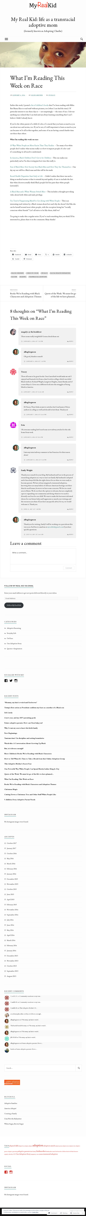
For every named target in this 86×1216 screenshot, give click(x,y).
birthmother (41, 1151)
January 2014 (11, 950)
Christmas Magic (11, 789)
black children (18, 273)
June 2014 (10, 925)
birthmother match (51, 1151)
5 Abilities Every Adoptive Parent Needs (19, 799)
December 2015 (12, 879)
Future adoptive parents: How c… (32, 1043)
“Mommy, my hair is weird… (30, 1020)
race (38, 1154)
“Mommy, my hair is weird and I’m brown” (20, 702)
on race (44, 273)
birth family (33, 1151)
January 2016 (11, 874)
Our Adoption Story (14, 643)
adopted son (21, 1146)
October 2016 (12, 853)
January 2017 (11, 848)
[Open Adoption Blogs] (12, 1084)
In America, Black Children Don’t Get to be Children (30, 158)
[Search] (80, 39)
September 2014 (12, 915)
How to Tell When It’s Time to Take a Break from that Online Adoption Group (34, 759)
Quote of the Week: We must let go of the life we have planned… (28, 774)
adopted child (13, 1146)
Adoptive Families (10, 1103)
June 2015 (10, 894)
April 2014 (10, 935)
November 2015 (12, 884)
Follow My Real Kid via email (19, 586)
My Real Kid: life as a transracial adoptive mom (43, 22)
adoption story (66, 1146)
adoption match (49, 1146)
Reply (71, 341)
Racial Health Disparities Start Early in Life (26, 176)
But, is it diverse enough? (13, 748)
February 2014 (12, 945)
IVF (14, 1154)
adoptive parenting (13, 1151)
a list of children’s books (39, 105)
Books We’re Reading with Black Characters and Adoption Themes (30, 784)
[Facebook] (6, 1172)
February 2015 (12, 904)
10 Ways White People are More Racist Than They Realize (32, 145)
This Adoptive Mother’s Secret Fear (18, 764)
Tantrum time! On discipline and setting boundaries (24, 738)
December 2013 (12, 956)
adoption (38, 1145)
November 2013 (12, 961)
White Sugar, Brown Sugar (14, 1124)
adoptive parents (24, 1151)
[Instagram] (11, 1172)
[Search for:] (43, 1068)
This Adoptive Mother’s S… (28, 1008)
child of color (32, 273)
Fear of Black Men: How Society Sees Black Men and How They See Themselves (40, 167)
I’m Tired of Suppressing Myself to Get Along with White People (35, 201)
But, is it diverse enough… (34, 1014)
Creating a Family (10, 1113)
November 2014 (12, 909)
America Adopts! (10, 1108)
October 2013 (12, 966)
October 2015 (12, 889)
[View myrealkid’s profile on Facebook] (6, 680)
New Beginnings (10, 733)
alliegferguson (30, 352)
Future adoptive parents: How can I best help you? (23, 723)
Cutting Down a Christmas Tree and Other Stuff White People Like (30, 794)
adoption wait (72, 1146)
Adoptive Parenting (14, 628)
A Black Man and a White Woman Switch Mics (27, 191)
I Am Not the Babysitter (13, 1118)
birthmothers (59, 1151)
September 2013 (12, 971)
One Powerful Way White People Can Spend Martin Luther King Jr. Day (31, 769)
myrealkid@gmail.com (55, 527)
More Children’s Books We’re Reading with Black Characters (28, 753)
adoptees (30, 1146)
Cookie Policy (35, 1212)
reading (23, 276)
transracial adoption (38, 276)
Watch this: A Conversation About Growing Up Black (25, 743)
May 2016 (10, 858)
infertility (10, 1154)
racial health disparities (60, 273)
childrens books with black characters (70, 1151)
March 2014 (11, 940)
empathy (6, 1154)
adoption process (58, 1146)
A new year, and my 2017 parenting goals (20, 718)
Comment (68, 568)
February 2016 (12, 869)
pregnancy (33, 1154)
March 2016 (11, 863)
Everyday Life (11, 633)
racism (14, 276)
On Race (51, 95)
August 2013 (11, 976)
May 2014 (10, 930)
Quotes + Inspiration (14, 648)
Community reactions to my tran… (30, 996)
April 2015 (10, 899)
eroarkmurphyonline (16, 1014)
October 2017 (12, 843)
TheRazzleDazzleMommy (18, 1026)
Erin (23, 425)
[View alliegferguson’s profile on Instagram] (16, 680)
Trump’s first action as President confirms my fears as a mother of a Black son (34, 707)
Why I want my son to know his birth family (21, 728)
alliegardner (37, 95)
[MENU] (6, 39)
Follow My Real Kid (14, 605)
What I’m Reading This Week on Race (19, 779)
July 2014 (10, 920)
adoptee (26, 1146)
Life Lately (8, 712)
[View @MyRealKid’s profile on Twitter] (11, 680)
